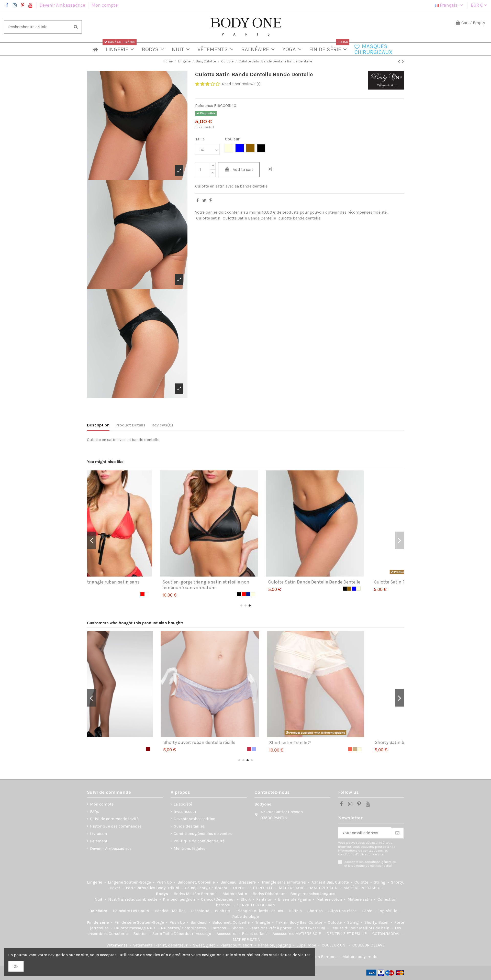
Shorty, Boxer (377, 922)
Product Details (131, 425)
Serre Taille (163, 933)
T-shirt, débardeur (171, 945)
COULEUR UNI (335, 945)
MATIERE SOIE (308, 933)
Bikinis (296, 910)
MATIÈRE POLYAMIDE (362, 887)
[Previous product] (400, 61)
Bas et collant (255, 933)
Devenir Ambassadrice (63, 5)
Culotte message (130, 928)
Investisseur (185, 811)
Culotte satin (208, 218)
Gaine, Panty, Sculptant (206, 887)
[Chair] (390, 749)
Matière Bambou (202, 893)
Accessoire (227, 933)
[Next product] (403, 61)
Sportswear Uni (311, 928)
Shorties (315, 910)
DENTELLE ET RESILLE (253, 887)
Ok (16, 966)
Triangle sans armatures (284, 882)
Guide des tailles (189, 826)
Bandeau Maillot (170, 910)
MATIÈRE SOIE (292, 887)
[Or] (280, 589)
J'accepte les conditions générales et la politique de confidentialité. (370, 863)
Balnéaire (99, 910)
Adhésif (318, 882)
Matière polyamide (359, 956)
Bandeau (199, 922)
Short (246, 899)
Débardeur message (193, 933)
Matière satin (360, 899)
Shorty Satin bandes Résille (121, 742)
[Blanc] (395, 589)
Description (98, 425)
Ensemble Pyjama (295, 899)
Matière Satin (235, 893)
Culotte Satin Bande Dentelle (249, 218)
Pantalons (259, 928)
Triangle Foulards (252, 910)
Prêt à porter (281, 928)
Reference (204, 105)
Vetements (117, 945)
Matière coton (329, 899)
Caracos (219, 928)
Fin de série (98, 922)
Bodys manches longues (312, 893)
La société (183, 804)
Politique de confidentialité (199, 841)
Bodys (162, 893)
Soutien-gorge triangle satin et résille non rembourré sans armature (136, 584)
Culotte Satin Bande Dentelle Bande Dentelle (245, 582)
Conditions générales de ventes (203, 833)
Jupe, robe (307, 945)
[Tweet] (204, 200)
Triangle (263, 922)
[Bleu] (285, 589)
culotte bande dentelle (299, 218)
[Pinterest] (210, 200)
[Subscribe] (397, 832)
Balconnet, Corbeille (196, 882)
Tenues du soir (345, 928)
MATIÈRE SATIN (324, 887)
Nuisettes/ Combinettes (184, 928)
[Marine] (179, 594)
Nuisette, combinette (138, 899)
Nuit (99, 899)
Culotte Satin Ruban (326, 582)
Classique (200, 910)
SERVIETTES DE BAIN (256, 904)
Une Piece (348, 910)
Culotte (361, 882)
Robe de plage (245, 916)
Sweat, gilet (204, 945)
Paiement (98, 841)
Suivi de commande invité (114, 818)
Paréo (367, 910)
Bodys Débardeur (269, 893)
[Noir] (170, 594)
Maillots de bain (374, 928)
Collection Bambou (319, 956)
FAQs (94, 811)
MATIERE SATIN (247, 939)
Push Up (165, 882)
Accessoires (284, 933)
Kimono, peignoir (179, 899)
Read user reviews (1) (241, 83)
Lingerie (95, 882)
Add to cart (243, 169)
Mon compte (105, 5)
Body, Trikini (168, 887)
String (380, 882)
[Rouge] (174, 594)
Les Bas (276, 910)
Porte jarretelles (141, 887)
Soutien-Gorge (138, 882)
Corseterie (119, 933)
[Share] (197, 200)
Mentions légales (189, 848)
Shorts (238, 928)
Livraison (98, 833)
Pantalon (264, 899)
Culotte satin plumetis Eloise (335, 742)
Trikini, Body (288, 922)
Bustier (140, 933)
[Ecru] (184, 594)
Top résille (388, 910)
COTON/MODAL (386, 933)
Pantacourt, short (236, 945)
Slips (333, 910)
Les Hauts (140, 910)
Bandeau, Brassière (238, 882)
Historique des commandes (116, 826)
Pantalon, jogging (275, 945)
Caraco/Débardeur (218, 899)
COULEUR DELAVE (368, 945)
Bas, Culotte (338, 882)
